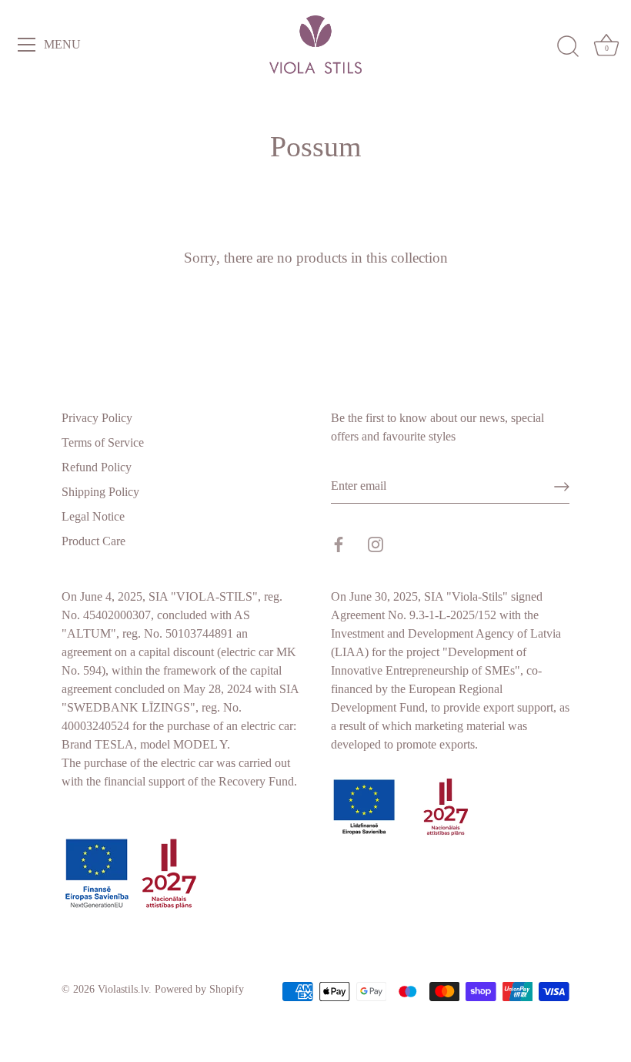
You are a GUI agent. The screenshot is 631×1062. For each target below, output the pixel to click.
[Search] (568, 47)
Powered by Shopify (199, 989)
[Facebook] (338, 543)
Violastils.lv (123, 989)
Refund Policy (97, 467)
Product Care (93, 541)
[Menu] (27, 45)
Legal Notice (93, 516)
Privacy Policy (97, 417)
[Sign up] (561, 486)
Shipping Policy (100, 491)
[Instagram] (375, 543)
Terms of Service (103, 442)
